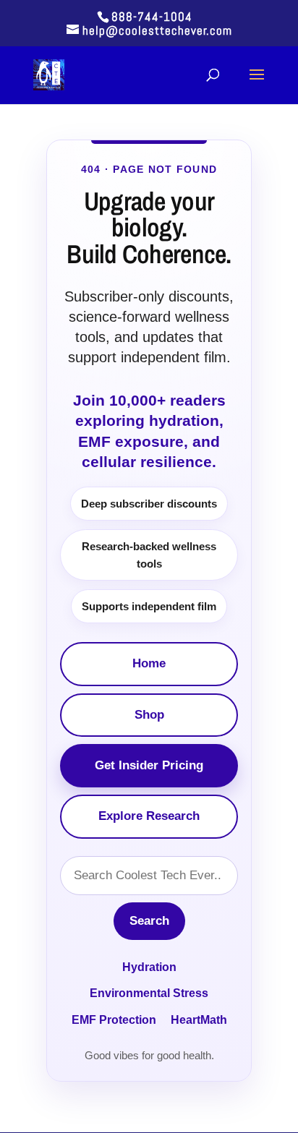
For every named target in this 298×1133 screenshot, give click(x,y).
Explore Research (149, 816)
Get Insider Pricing (149, 765)
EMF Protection (114, 1020)
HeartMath (199, 1020)
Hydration (149, 967)
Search (149, 921)
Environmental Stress (149, 993)
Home (149, 663)
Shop (149, 715)
